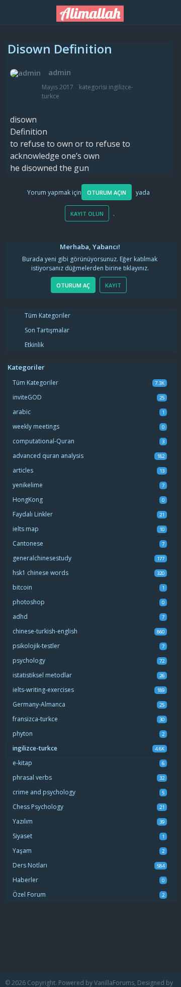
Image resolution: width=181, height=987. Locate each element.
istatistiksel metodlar (42, 675)
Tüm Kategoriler (46, 315)
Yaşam (22, 850)
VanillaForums (114, 982)
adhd (20, 616)
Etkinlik (33, 344)
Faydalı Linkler (33, 514)
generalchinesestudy (42, 558)
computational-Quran (43, 441)
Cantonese (28, 543)
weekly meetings (36, 426)
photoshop (29, 602)
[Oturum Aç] (168, 11)
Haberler (25, 880)
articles (23, 470)
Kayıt (113, 285)
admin (59, 72)
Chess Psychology (38, 806)
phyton (23, 733)
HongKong (28, 499)
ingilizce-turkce (35, 748)
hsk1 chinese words (40, 572)
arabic (22, 412)
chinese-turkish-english (45, 631)
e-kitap (22, 763)
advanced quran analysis (48, 455)
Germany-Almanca (39, 704)
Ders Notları (30, 865)
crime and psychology (44, 792)
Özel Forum (29, 894)
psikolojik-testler (36, 646)
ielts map (26, 529)
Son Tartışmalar (46, 330)
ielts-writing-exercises (43, 689)
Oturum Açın (106, 192)
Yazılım (23, 821)
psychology (29, 660)
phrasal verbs (32, 777)
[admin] (25, 73)
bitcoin (22, 587)
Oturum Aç (73, 285)
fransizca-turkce (35, 719)
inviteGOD (27, 397)
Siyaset (22, 836)
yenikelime (28, 485)
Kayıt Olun (87, 213)
